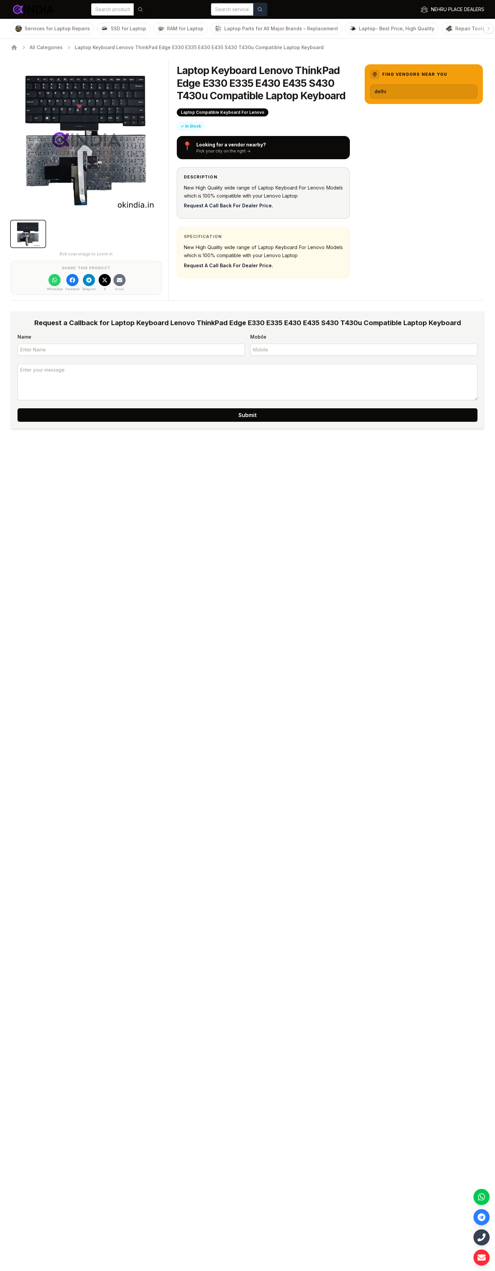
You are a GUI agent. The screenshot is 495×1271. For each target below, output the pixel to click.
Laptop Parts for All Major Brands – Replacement (281, 28)
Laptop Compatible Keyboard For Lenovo (222, 112)
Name (24, 337)
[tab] (28, 233)
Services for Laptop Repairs (57, 28)
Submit (247, 415)
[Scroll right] (489, 29)
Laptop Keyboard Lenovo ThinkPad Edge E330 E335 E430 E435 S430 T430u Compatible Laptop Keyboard (199, 47)
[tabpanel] (86, 139)
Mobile (258, 337)
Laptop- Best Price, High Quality (396, 28)
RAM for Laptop (185, 28)
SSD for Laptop (128, 28)
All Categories (46, 47)
